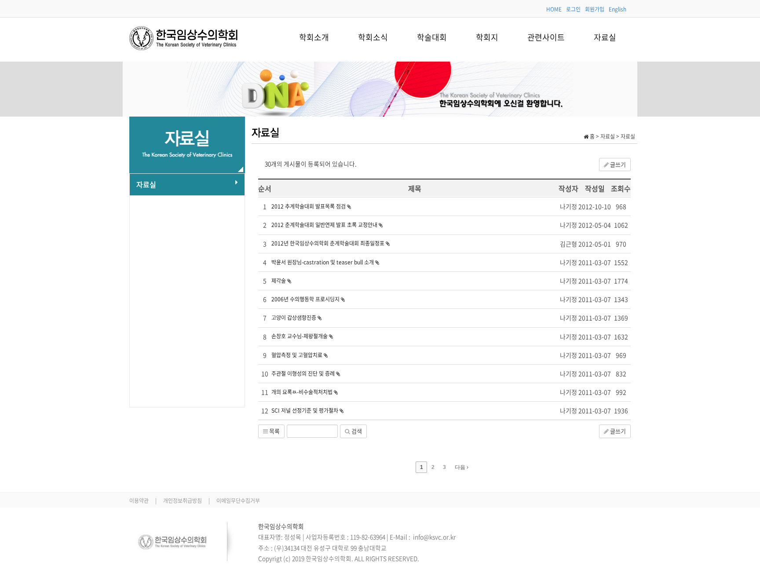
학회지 (487, 37)
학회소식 (373, 37)
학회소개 (314, 37)
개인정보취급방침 (183, 501)
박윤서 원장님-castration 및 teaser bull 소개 (323, 262)
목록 (274, 431)
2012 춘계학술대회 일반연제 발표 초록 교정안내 (325, 225)
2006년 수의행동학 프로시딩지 (306, 299)
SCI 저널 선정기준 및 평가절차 (305, 410)
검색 (356, 431)
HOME (554, 9)
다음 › (461, 467)
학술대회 (432, 37)
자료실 (605, 37)
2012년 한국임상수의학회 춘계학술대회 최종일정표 (328, 243)
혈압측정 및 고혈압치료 (297, 355)
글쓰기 (617, 164)
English (617, 9)
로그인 (573, 9)
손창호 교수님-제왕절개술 (300, 336)
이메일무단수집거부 (238, 501)
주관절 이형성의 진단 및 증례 (303, 373)
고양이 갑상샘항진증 (294, 318)
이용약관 (139, 501)
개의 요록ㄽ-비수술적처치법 (302, 392)
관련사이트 (546, 37)
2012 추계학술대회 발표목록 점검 (309, 206)
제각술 (279, 281)
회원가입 (594, 9)
